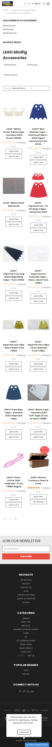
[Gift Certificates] (32, 3)
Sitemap (26, 602)
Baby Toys (26, 622)
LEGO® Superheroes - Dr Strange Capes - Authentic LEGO (38, 207)
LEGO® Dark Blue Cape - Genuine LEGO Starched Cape (13, 414)
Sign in (20, 598)
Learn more (24, 732)
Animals (26, 618)
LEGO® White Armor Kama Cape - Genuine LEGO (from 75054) (13, 134)
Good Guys (26, 652)
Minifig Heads (9, 25)
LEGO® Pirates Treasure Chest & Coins (38, 480)
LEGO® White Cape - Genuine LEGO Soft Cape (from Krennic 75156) (38, 414)
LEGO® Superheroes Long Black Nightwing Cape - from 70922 (13, 275)
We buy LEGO (26, 580)
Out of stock (38, 502)
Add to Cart (14, 156)
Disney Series (26, 644)
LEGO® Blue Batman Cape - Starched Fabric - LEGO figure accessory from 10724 (38, 137)
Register (31, 598)
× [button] (40, 712)
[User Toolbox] (29, 3)
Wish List (26, 583)
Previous (4, 744)
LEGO (26, 670)
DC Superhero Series (26, 640)
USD (38, 3)
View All (26, 674)
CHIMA (26, 633)
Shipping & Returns (26, 595)
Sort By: (8, 88)
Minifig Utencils (10, 33)
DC (26, 637)
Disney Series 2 (26, 648)
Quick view (13, 151)
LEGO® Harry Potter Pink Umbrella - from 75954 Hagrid (13, 482)
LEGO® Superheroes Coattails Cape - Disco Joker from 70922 (38, 276)
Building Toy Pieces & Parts (26, 629)
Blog (26, 591)
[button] (27, 745)
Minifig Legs (8, 29)
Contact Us (26, 587)
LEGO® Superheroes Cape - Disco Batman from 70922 (38, 346)
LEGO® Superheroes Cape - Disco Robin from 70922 (13, 346)
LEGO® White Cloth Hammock (13, 204)
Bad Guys (26, 625)
